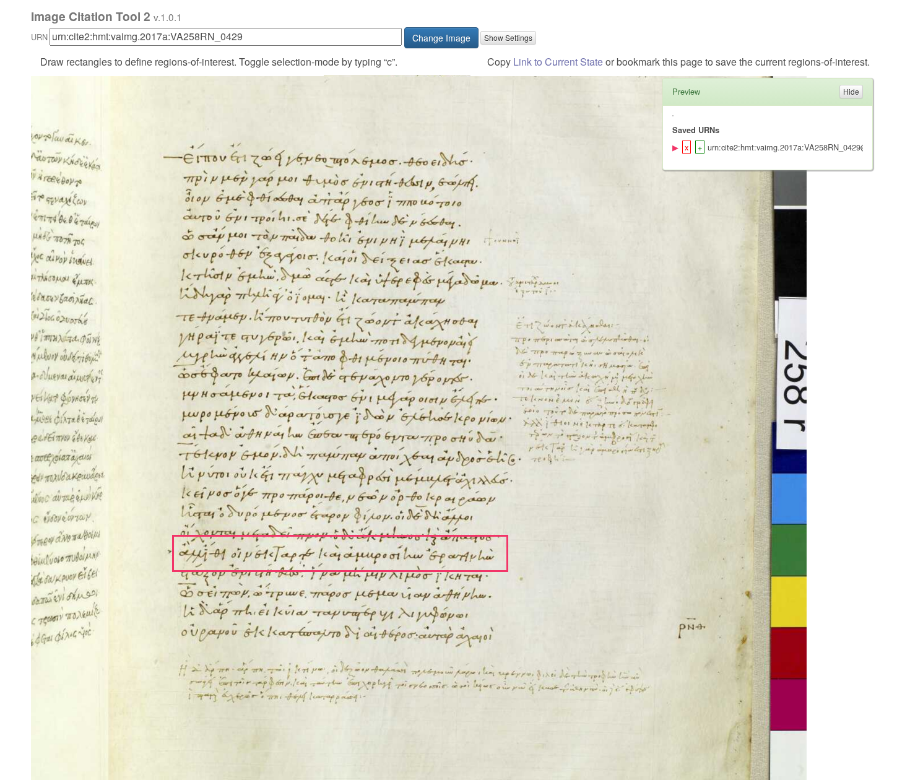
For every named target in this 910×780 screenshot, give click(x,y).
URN (39, 37)
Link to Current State (558, 61)
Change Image (441, 38)
